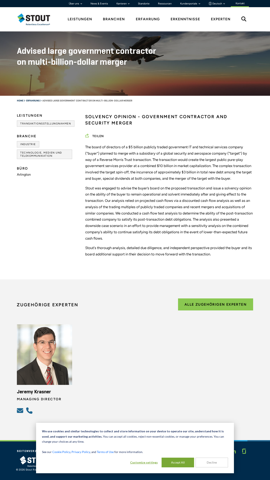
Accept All (178, 462)
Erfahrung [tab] (148, 19)
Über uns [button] (74, 3)
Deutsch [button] (217, 3)
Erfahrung (33, 101)
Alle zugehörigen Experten (216, 304)
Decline (212, 462)
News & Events (99, 3)
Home (20, 101)
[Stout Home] (37, 19)
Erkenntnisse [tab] (185, 19)
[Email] (20, 410)
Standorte (144, 3)
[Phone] (30, 410)
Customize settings (144, 462)
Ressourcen (165, 3)
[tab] (37, 19)
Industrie (28, 144)
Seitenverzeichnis (33, 451)
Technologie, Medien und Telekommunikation (41, 154)
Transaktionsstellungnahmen (45, 123)
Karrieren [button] (121, 3)
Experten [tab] (221, 19)
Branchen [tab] (114, 19)
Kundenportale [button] (189, 3)
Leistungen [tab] (80, 19)
